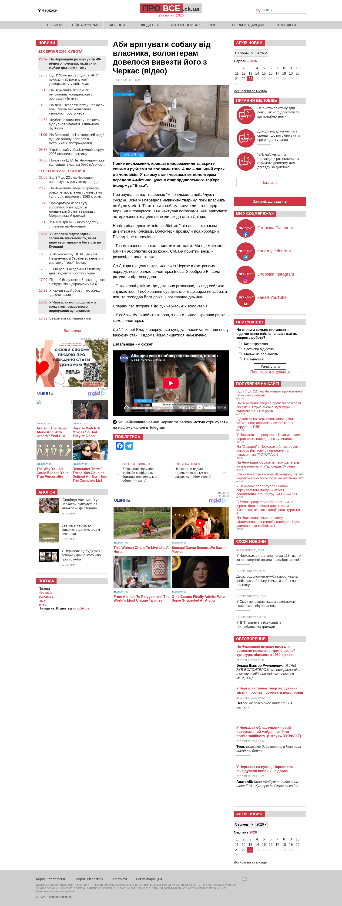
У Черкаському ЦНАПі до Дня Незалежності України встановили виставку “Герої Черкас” (76, 258)
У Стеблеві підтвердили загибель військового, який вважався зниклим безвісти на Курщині (75, 240)
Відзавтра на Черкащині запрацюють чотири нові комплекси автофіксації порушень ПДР (265, 423)
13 (250, 73)
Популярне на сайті (257, 384)
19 (291, 73)
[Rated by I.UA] (252, 883)
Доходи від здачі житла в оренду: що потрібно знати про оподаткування (278, 135)
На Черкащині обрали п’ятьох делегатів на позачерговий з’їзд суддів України (268, 464)
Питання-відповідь (256, 100)
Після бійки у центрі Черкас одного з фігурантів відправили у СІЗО (77, 282)
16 (270, 73)
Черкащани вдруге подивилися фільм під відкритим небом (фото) (193, 472)
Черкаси (49, 10)
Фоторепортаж (186, 25)
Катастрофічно (256, 344)
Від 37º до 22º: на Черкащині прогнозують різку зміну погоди (73, 179)
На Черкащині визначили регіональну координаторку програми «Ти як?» (70, 94)
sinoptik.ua (81, 608)
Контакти (286, 25)
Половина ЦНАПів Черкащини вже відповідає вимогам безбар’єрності (76, 162)
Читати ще (270, 182)
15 (264, 73)
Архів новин (249, 43)
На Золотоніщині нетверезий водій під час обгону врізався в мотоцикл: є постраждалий (76, 139)
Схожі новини (251, 542)
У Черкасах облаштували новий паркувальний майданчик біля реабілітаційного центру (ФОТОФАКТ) (266, 490)
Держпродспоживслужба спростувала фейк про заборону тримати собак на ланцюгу (267, 580)
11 (236, 73)
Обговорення (251, 639)
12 (243, 73)
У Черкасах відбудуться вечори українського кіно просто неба (81, 555)
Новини (54, 25)
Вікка (140, 185)
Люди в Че (150, 25)
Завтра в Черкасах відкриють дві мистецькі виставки (80, 529)
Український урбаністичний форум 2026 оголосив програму (76, 152)
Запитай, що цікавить (270, 201)
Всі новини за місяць (250, 91)
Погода (46, 581)
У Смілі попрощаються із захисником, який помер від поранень (266, 604)
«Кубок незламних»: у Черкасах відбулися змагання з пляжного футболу (75, 124)
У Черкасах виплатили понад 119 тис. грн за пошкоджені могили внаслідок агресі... (269, 557)
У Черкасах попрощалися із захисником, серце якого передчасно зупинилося (268, 437)
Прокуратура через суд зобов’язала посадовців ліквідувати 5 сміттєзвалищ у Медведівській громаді (72, 209)
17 (277, 73)
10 (297, 68)
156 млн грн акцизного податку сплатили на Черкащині (73, 224)
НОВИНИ (46, 43)
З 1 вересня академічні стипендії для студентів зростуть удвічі (75, 271)
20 (297, 73)
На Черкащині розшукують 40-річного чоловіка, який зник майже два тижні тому (75, 63)
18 (284, 73)
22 (243, 79)
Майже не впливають (261, 354)
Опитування (249, 322)
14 (257, 73)
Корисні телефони (50, 879)
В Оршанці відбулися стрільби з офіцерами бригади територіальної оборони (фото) (140, 474)
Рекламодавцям (248, 25)
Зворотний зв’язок (88, 879)
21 (237, 79)
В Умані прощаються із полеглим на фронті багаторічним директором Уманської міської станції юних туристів (268, 506)
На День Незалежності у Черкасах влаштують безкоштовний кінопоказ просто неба (76, 109)
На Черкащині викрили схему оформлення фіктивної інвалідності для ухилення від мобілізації (268, 521)
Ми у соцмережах (255, 214)
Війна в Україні (86, 25)
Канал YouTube (272, 297)
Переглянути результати (270, 372)
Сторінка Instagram (275, 274)
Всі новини (72, 331)
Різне (214, 25)
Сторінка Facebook (275, 227)
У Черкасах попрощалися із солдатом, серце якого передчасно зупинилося (72, 306)
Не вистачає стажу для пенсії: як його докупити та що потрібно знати (278, 112)
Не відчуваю (254, 359)
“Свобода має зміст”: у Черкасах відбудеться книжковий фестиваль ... (81, 504)
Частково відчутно (259, 349)
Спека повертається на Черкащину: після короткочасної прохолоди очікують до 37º (269, 476)
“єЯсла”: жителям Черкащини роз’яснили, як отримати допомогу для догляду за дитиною (278, 160)
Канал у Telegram (274, 251)
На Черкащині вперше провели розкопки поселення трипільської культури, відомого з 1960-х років (75, 192)
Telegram (157, 427)
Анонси (117, 25)
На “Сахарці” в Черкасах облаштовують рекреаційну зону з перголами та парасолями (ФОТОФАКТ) (268, 450)
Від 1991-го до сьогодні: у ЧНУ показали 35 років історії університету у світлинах (73, 79)
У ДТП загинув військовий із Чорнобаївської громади (258, 624)
